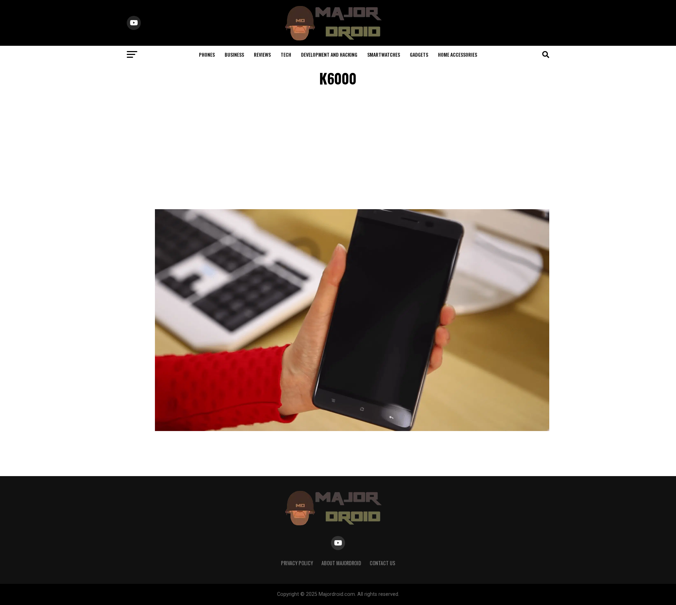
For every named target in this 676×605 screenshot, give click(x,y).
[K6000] (352, 429)
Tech (286, 54)
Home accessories (457, 54)
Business (234, 54)
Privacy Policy (297, 563)
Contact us (382, 563)
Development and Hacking (329, 54)
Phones (207, 54)
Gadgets (419, 54)
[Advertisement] (338, 149)
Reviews (262, 54)
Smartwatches (383, 54)
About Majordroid (341, 563)
